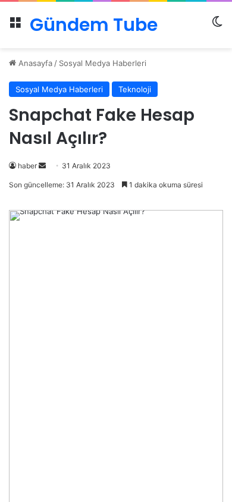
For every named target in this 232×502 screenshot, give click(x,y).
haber (27, 165)
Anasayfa (34, 63)
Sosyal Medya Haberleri (102, 63)
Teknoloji (134, 89)
